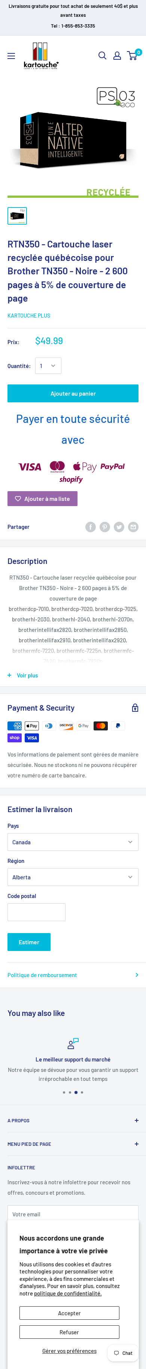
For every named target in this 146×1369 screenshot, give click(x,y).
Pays (13, 825)
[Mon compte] (117, 56)
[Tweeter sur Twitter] (119, 526)
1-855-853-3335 (78, 26)
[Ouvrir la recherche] (102, 56)
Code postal (21, 895)
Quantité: (19, 365)
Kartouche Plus (28, 315)
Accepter (69, 1313)
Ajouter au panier (73, 393)
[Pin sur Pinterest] (105, 526)
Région (15, 860)
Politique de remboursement (42, 975)
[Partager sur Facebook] (90, 526)
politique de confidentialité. (68, 1293)
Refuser (69, 1332)
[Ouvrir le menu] (11, 56)
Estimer (29, 941)
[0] (132, 55)
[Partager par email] (133, 526)
